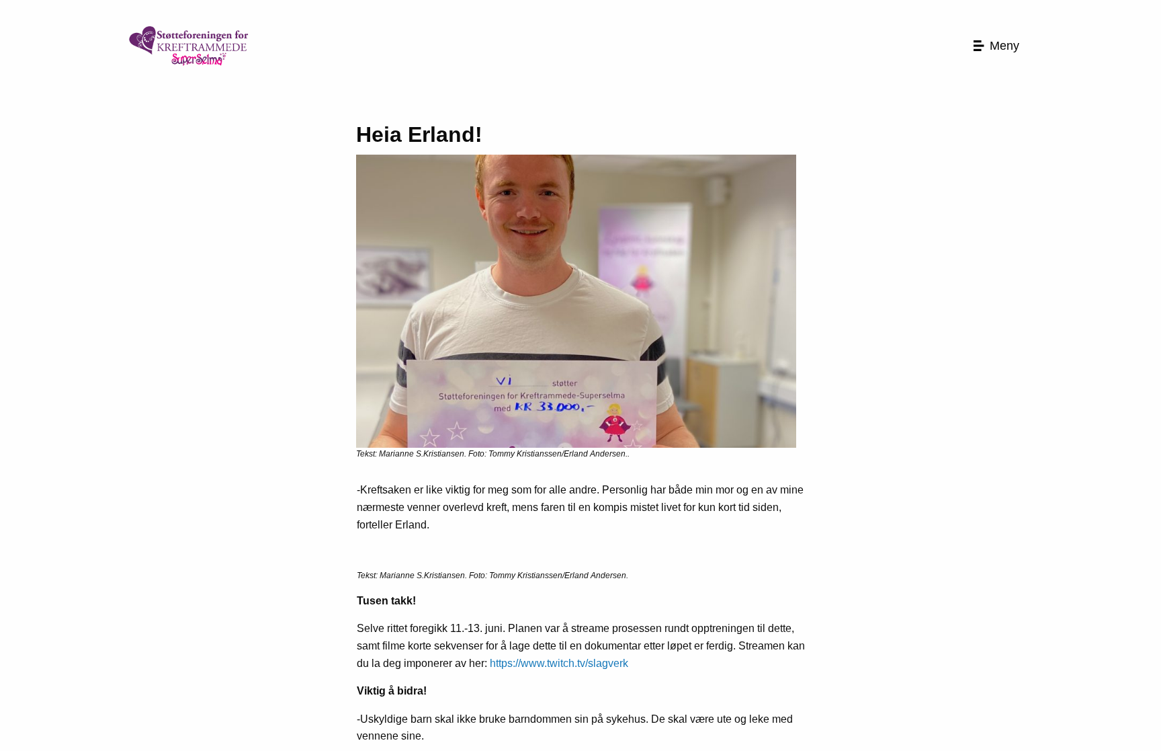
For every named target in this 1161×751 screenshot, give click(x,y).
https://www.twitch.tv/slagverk (559, 663)
